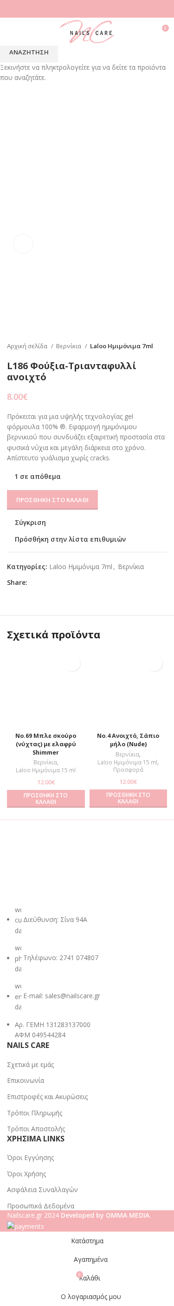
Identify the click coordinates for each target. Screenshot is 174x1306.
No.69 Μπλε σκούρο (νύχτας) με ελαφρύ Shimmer (45, 744)
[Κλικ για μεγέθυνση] (23, 243)
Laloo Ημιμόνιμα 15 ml (46, 770)
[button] (46, 799)
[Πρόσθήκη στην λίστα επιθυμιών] (72, 663)
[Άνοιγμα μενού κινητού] (10, 31)
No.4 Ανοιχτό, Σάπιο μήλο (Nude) (128, 740)
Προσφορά (128, 770)
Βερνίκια (45, 762)
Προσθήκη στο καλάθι (52, 500)
